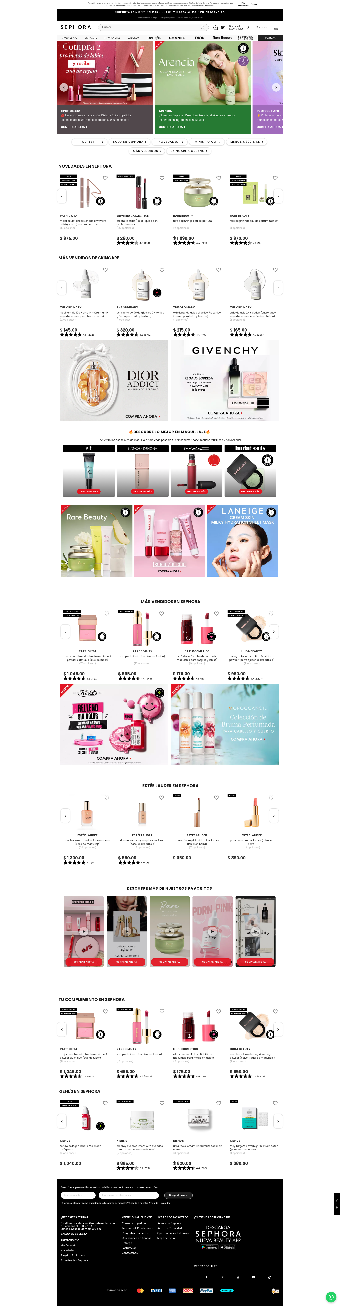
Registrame (178, 1195)
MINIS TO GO (205, 142)
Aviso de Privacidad (169, 1228)
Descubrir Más (89, 492)
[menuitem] (69, 38)
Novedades (68, 1250)
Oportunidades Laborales (173, 1233)
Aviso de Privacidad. (160, 1203)
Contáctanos (130, 1253)
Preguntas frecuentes (135, 1233)
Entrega (127, 1243)
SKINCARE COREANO (188, 151)
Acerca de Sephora (169, 1223)
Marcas (270, 38)
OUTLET (88, 142)
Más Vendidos (69, 1245)
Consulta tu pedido (134, 1223)
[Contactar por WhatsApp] (331, 1297)
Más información (243, 4)
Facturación (129, 1248)
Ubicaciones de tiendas (136, 1238)
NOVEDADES (168, 142)
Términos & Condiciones (137, 1228)
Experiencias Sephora (74, 1260)
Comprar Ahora (83, 962)
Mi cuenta (261, 27)
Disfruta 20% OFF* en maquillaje (143, 12)
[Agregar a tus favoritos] (105, 178)
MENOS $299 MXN (245, 142)
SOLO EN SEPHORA (128, 142)
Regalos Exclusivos (73, 1255)
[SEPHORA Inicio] (76, 27)
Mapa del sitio (166, 1238)
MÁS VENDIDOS (145, 151)
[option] (105, 87)
